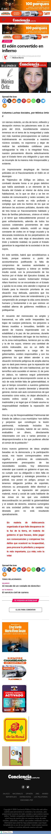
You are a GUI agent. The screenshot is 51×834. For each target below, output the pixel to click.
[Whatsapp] (33, 101)
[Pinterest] (24, 101)
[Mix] (28, 101)
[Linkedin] (19, 101)
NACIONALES (18, 794)
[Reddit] (14, 101)
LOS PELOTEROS (41, 797)
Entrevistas (25, 797)
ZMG (37, 794)
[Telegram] (43, 101)
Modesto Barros (18, 58)
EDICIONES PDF (26, 800)
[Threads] (38, 101)
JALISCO (6, 794)
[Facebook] (4, 101)
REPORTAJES (11, 797)
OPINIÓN (29, 794)
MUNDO (45, 794)
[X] (9, 101)
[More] (4, 105)
